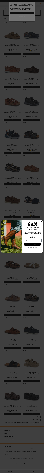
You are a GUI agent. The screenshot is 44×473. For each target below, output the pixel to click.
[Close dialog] (41, 221)
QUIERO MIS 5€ (32, 244)
